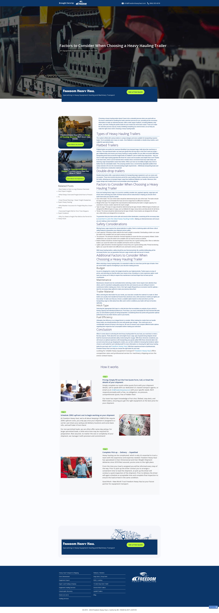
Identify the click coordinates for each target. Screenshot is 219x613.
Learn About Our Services (75, 144)
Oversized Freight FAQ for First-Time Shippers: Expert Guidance (73, 212)
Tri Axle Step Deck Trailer (101, 584)
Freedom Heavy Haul (119, 346)
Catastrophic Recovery (65, 591)
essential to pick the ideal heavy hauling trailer (116, 219)
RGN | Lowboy (98, 580)
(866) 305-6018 (155, 3)
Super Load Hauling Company (67, 584)
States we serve (64, 595)
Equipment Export (64, 580)
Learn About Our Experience (75, 178)
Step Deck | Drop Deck (100, 576)
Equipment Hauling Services (67, 587)
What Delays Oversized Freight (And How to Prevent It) (75, 196)
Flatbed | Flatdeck (99, 573)
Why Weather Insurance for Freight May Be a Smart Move (75, 207)
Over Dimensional (64, 576)
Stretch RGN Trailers (100, 587)
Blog (95, 595)
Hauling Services (64, 598)
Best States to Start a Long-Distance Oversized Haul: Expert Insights (73, 190)
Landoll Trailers (98, 591)
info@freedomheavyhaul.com (135, 3)
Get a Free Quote (135, 92)
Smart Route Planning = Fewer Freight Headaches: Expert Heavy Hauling (74, 201)
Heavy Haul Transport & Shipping (69, 573)
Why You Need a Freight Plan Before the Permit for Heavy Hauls (75, 218)
